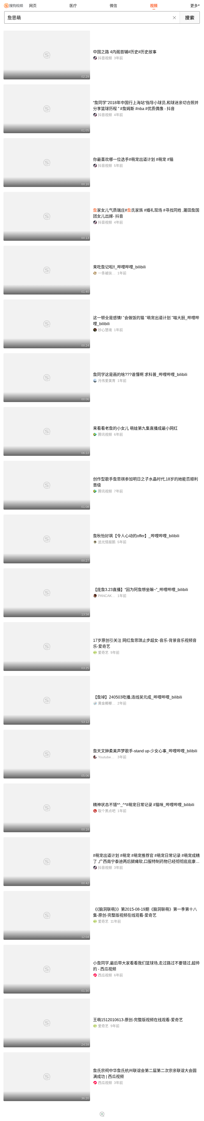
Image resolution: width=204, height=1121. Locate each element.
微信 (113, 5)
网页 (33, 5)
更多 (194, 5)
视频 (153, 5)
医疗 (73, 5)
